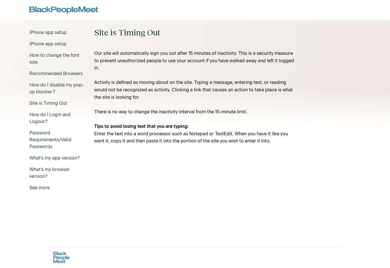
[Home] (63, 10)
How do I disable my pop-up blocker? (56, 88)
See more (39, 187)
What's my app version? (54, 158)
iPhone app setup (48, 32)
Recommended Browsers (56, 73)
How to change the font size (54, 59)
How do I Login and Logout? (50, 118)
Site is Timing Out (48, 103)
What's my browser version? (49, 173)
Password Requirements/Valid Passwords (50, 139)
